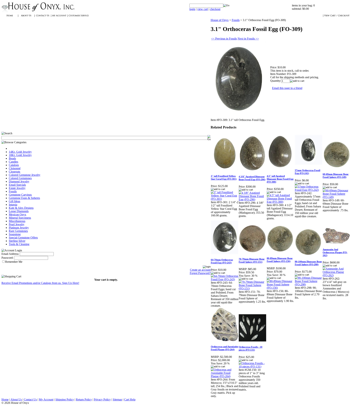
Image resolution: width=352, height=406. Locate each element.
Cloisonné (15, 168)
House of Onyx (220, 20)
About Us (16, 399)
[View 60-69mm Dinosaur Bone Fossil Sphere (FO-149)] (336, 197)
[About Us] (26, 17)
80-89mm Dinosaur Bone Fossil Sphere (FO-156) (280, 260)
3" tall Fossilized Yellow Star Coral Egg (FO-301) (223, 177)
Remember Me (13, 261)
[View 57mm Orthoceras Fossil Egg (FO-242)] (308, 189)
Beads (12, 158)
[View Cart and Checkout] (337, 17)
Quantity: (275, 80)
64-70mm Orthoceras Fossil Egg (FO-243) (222, 261)
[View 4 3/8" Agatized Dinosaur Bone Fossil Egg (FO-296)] (252, 199)
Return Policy (84, 399)
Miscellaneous (17, 221)
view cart (202, 9)
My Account (46, 399)
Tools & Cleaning (19, 244)
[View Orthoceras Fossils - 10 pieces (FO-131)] (252, 366)
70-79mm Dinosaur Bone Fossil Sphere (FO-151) (252, 260)
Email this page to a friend (287, 88)
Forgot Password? (200, 273)
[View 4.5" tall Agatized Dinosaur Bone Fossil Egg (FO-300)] (280, 201)
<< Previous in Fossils (224, 38)
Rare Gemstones (18, 230)
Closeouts (14, 171)
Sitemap (117, 399)
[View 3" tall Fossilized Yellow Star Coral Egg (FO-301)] (225, 198)
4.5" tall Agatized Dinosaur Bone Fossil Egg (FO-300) (280, 179)
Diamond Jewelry (19, 181)
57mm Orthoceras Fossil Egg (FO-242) (307, 172)
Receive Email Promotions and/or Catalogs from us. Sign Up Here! (40, 283)
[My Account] (59, 17)
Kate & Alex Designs (21, 207)
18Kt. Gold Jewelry (20, 155)
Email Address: (10, 253)
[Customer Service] (78, 17)
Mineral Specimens (20, 217)
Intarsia (13, 204)
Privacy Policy (102, 399)
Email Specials (17, 184)
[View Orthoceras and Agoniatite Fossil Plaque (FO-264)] (225, 376)
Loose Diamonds (19, 211)
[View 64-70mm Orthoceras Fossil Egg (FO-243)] (225, 279)
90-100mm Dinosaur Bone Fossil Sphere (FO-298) (308, 263)
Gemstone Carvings (20, 194)
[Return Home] (38, 11)
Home (5, 399)
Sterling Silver (17, 240)
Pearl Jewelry (16, 224)
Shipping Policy (64, 399)
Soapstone (15, 234)
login (192, 9)
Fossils (13, 191)
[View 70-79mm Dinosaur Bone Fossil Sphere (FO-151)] (252, 288)
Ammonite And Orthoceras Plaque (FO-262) (335, 252)
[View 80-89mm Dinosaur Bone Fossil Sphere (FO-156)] (280, 287)
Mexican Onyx (17, 214)
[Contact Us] (42, 17)
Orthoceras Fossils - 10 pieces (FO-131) (250, 348)
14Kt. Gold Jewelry (20, 151)
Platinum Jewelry (19, 227)
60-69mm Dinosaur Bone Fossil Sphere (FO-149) (336, 175)
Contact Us (30, 399)
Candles (13, 161)
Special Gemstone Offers (23, 237)
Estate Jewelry (17, 188)
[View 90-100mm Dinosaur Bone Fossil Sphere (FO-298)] (308, 284)
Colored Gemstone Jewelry (24, 174)
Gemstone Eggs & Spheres (24, 198)
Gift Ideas (14, 201)
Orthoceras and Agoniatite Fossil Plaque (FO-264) (224, 348)
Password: (7, 257)
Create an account (200, 269)
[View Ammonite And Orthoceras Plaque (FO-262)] (336, 275)
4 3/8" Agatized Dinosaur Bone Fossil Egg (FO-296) (252, 178)
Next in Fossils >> (248, 38)
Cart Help (129, 399)
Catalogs (14, 165)
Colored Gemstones (20, 178)
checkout (215, 9)
